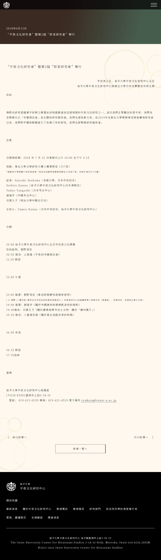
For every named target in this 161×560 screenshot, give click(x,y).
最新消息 (12, 509)
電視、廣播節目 (16, 517)
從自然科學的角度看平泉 (122, 509)
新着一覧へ (80, 448)
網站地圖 (12, 500)
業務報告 (78, 509)
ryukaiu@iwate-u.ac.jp (99, 400)
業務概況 (62, 509)
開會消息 (53, 517)
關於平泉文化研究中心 (37, 509)
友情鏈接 (37, 517)
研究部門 (95, 509)
